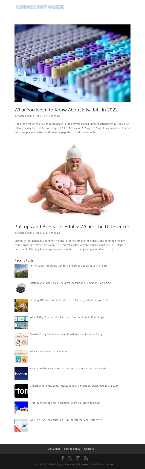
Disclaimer (54, 448)
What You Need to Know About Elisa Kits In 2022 (66, 109)
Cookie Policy (72, 448)
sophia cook (25, 115)
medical (55, 115)
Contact (89, 448)
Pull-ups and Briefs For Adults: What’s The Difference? (71, 226)
